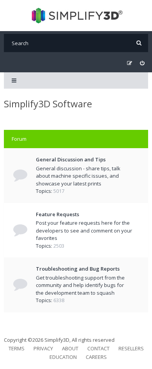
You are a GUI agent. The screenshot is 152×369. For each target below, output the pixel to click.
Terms (17, 348)
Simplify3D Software (48, 103)
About (70, 348)
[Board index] (76, 15)
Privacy (43, 348)
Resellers (131, 348)
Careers (96, 356)
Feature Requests (57, 214)
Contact (98, 348)
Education (63, 356)
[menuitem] (142, 63)
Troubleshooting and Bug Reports (78, 268)
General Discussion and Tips (71, 159)
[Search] (139, 43)
